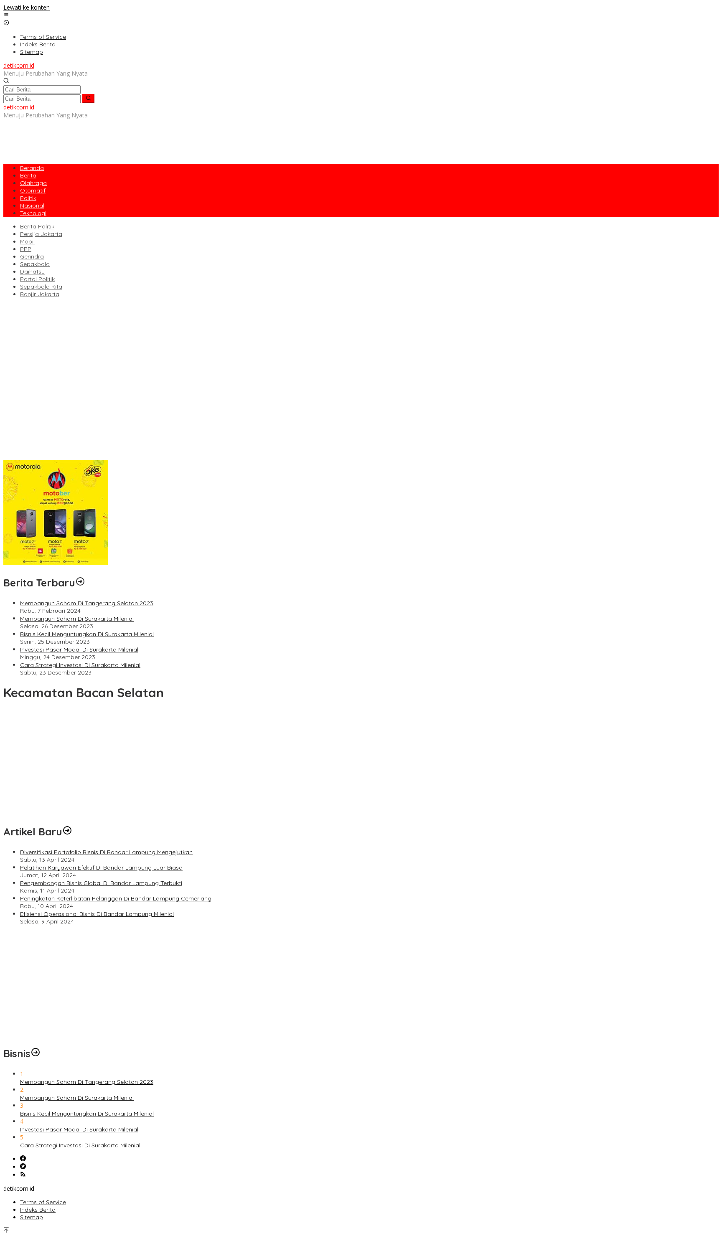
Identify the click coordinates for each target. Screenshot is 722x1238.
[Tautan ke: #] (67, 831)
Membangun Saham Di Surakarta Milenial (77, 618)
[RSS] (23, 1175)
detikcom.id (18, 65)
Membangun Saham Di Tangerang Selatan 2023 (86, 603)
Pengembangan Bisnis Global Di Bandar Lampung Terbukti (84, 440)
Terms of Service (43, 1202)
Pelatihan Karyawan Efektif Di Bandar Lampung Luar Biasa (84, 432)
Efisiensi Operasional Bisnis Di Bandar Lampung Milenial (80, 456)
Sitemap (31, 1217)
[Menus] (6, 15)
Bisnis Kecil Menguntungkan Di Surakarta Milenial (87, 634)
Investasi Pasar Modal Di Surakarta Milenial (79, 649)
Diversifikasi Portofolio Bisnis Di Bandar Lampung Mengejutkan (89, 425)
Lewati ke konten (26, 7)
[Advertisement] (155, 138)
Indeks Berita (38, 1209)
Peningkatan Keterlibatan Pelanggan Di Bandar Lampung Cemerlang (99, 448)
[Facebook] (23, 1159)
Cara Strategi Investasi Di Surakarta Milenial (80, 665)
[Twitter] (23, 1167)
